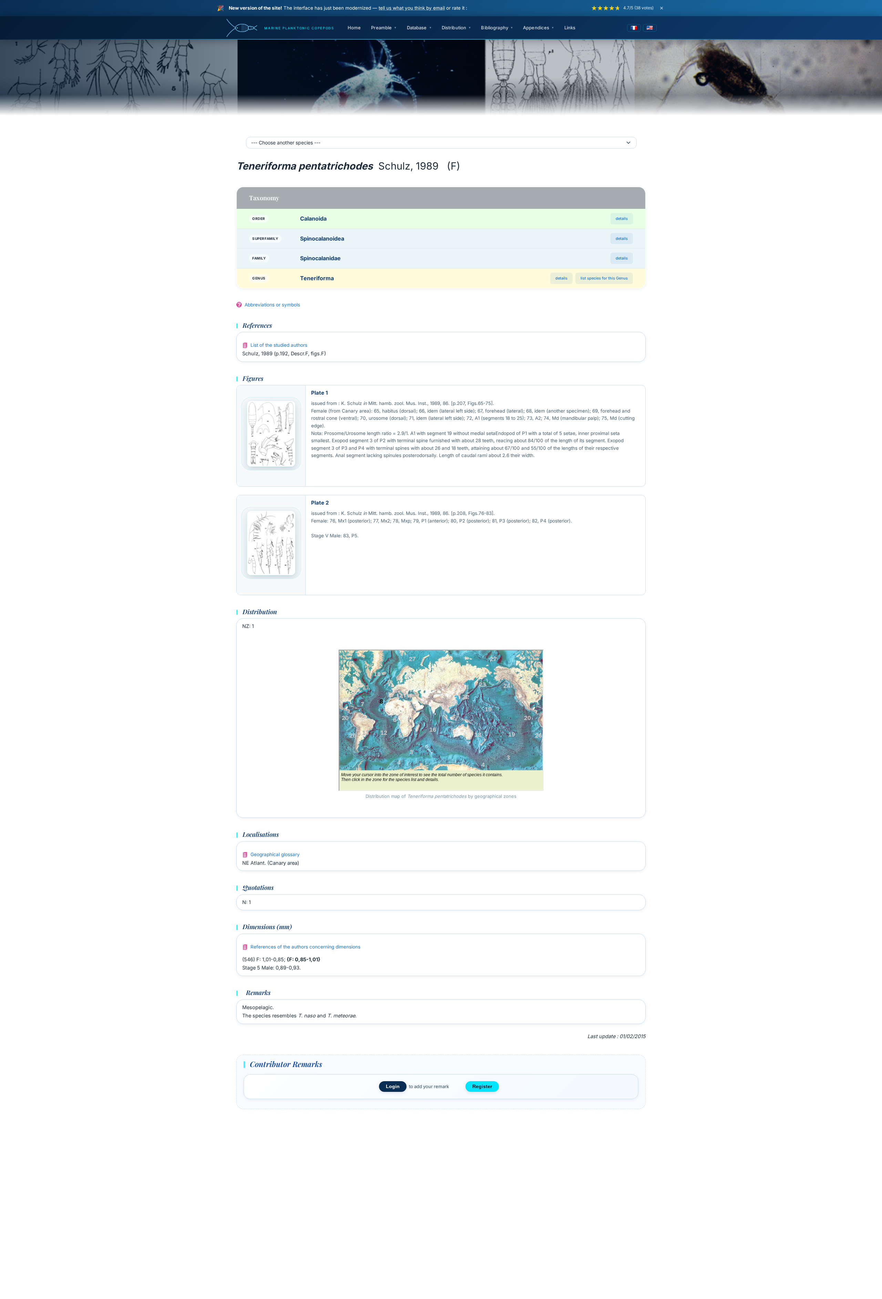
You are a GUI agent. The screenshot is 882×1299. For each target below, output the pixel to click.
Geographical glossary (275, 854)
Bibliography (494, 27)
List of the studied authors (278, 345)
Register (482, 1086)
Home (354, 27)
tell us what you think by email (412, 8)
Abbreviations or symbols (272, 304)
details (622, 218)
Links (570, 27)
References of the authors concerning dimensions (305, 947)
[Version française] (634, 28)
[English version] (650, 28)
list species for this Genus (604, 278)
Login (393, 1086)
